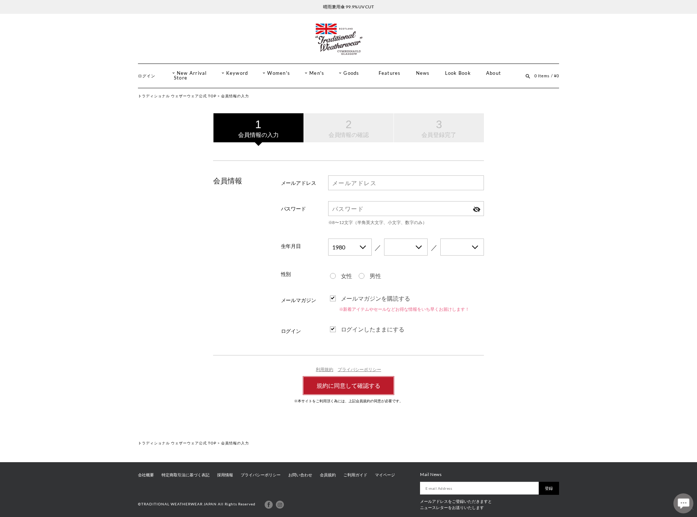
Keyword (237, 73)
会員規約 (328, 475)
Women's (278, 73)
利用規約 (324, 369)
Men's (316, 73)
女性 (346, 275)
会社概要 (146, 475)
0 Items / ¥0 (546, 75)
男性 (375, 275)
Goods (351, 73)
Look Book (458, 73)
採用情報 (225, 475)
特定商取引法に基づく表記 (185, 475)
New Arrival (192, 73)
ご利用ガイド (355, 475)
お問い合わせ (300, 475)
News (423, 73)
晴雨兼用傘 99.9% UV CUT (348, 6)
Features (390, 73)
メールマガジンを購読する (376, 298)
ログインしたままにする (373, 329)
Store (180, 78)
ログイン (146, 75)
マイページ (385, 475)
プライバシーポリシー (359, 369)
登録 (549, 488)
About (493, 73)
